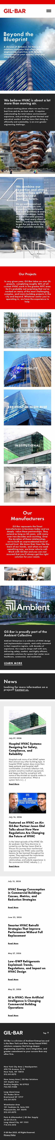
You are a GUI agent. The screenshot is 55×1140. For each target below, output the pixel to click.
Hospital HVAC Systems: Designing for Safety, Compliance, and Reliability (25, 749)
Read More (14, 784)
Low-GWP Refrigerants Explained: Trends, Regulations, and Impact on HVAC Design (27, 966)
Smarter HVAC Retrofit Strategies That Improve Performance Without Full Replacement (25, 930)
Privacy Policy (10, 1135)
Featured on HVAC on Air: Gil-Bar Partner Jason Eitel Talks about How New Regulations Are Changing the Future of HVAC (27, 829)
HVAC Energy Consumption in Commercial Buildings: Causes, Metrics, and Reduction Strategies (26, 894)
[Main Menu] (48, 11)
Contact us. (22, 689)
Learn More (27, 575)
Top (46, 1032)
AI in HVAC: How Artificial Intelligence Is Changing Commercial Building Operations (26, 1002)
